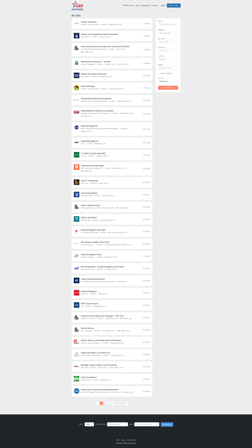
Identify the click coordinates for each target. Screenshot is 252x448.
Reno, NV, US (103, 183)
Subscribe (167, 424)
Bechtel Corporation (88, 257)
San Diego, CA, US (111, 269)
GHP (82, 144)
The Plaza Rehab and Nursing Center (93, 49)
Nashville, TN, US (100, 144)
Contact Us (131, 440)
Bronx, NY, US (121, 49)
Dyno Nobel (85, 76)
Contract (112, 101)
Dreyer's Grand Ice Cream (90, 24)
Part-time (123, 128)
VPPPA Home (128, 5)
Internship (93, 183)
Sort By (160, 78)
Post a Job (173, 5)
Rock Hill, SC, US (108, 208)
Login (163, 5)
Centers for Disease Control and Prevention (96, 392)
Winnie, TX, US (121, 282)
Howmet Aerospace (88, 64)
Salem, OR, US (103, 368)
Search (168, 88)
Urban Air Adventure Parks (90, 89)
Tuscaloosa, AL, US (117, 355)
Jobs (137, 5)
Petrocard (84, 368)
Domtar (83, 156)
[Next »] (126, 403)
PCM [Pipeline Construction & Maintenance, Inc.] (97, 282)
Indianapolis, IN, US (100, 306)
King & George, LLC (87, 245)
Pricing (154, 5)
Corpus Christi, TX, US (116, 89)
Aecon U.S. (84, 294)
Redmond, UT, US (112, 318)
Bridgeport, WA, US (117, 343)
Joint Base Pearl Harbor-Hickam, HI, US (118, 245)
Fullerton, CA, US (110, 64)
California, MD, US (108, 196)
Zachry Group (85, 380)
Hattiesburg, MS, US (124, 101)
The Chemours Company (89, 232)
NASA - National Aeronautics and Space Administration (99, 128)
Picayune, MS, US (87, 131)
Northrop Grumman (88, 269)
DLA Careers (85, 37)
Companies (145, 5)
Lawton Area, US (105, 37)
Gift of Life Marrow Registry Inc (91, 168)
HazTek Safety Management (91, 355)
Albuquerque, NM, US (108, 220)
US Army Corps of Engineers (91, 343)
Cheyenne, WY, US (105, 76)
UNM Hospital (86, 220)
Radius (160, 65)
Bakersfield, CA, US (115, 24)
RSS (118, 440)
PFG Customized (87, 208)
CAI (82, 306)
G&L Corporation (86, 331)
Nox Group (84, 183)
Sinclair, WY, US (105, 380)
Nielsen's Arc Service (88, 318)
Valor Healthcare (86, 196)
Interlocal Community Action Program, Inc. (95, 113)
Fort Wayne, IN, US (108, 331)
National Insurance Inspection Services (94, 101)
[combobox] (168, 33)
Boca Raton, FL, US (119, 168)
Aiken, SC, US (102, 294)
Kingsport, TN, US (102, 156)
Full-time (104, 24)
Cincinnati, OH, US (127, 392)
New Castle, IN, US (126, 113)
